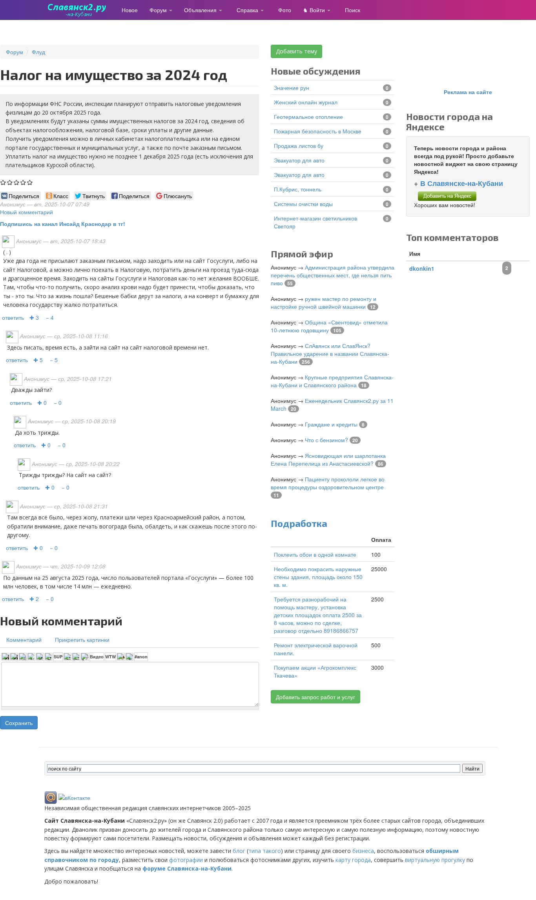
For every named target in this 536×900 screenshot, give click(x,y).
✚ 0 (42, 402)
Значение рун (291, 87)
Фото (284, 10)
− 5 (54, 360)
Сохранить (19, 723)
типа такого (264, 850)
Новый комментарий (26, 212)
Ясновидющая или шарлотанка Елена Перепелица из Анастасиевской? (328, 459)
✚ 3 (34, 317)
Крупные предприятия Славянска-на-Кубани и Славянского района (332, 381)
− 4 (50, 317)
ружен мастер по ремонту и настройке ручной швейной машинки (323, 302)
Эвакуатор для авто (299, 160)
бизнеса (363, 850)
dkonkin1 (421, 268)
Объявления (201, 10)
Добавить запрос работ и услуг (315, 697)
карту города (353, 860)
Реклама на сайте (468, 92)
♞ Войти (314, 10)
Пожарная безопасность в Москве (317, 131)
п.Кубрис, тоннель (297, 189)
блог (239, 850)
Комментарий (24, 639)
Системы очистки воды (303, 204)
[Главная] (80, 10)
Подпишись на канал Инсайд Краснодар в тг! (62, 224)
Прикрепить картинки (82, 639)
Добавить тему (296, 51)
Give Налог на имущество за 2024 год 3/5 (16, 182)
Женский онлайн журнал (305, 102)
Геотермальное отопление (308, 116)
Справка (248, 10)
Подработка (299, 523)
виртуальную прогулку (435, 860)
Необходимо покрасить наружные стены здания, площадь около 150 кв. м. (318, 576)
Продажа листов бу (298, 145)
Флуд (38, 52)
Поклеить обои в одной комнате (315, 554)
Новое (130, 10)
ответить (13, 317)
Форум (158, 10)
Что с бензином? (326, 440)
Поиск (352, 10)
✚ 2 (34, 599)
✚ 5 (38, 360)
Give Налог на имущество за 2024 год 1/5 (3, 182)
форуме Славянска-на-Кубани (187, 868)
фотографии (186, 860)
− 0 (58, 402)
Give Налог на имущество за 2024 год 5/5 (30, 182)
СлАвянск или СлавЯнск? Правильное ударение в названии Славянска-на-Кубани (330, 353)
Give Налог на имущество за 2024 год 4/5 (23, 182)
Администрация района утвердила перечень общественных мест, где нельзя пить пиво (332, 275)
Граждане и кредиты (331, 424)
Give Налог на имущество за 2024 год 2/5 (10, 182)
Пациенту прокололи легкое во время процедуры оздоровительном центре (328, 483)
